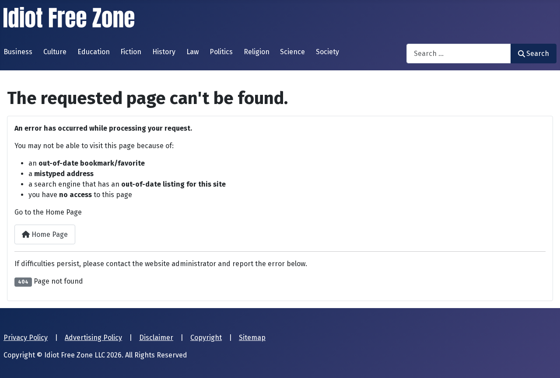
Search (537, 53)
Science (292, 52)
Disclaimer (156, 337)
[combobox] (458, 53)
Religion (257, 52)
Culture (54, 52)
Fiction (130, 52)
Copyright (206, 337)
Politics (221, 52)
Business (18, 52)
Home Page (49, 234)
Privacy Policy (26, 337)
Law (192, 52)
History (163, 52)
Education (93, 52)
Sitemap (252, 337)
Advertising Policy (93, 337)
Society (327, 52)
